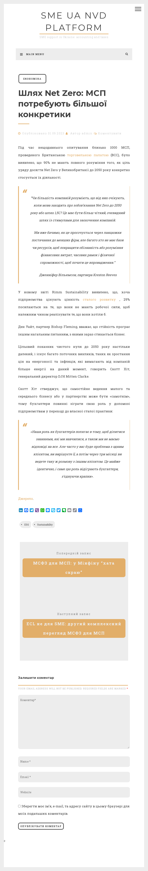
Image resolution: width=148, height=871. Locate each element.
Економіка (32, 78)
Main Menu (35, 54)
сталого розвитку (99, 299)
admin (87, 133)
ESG (26, 524)
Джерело (25, 498)
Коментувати (110, 133)
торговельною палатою (88, 155)
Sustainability (45, 524)
